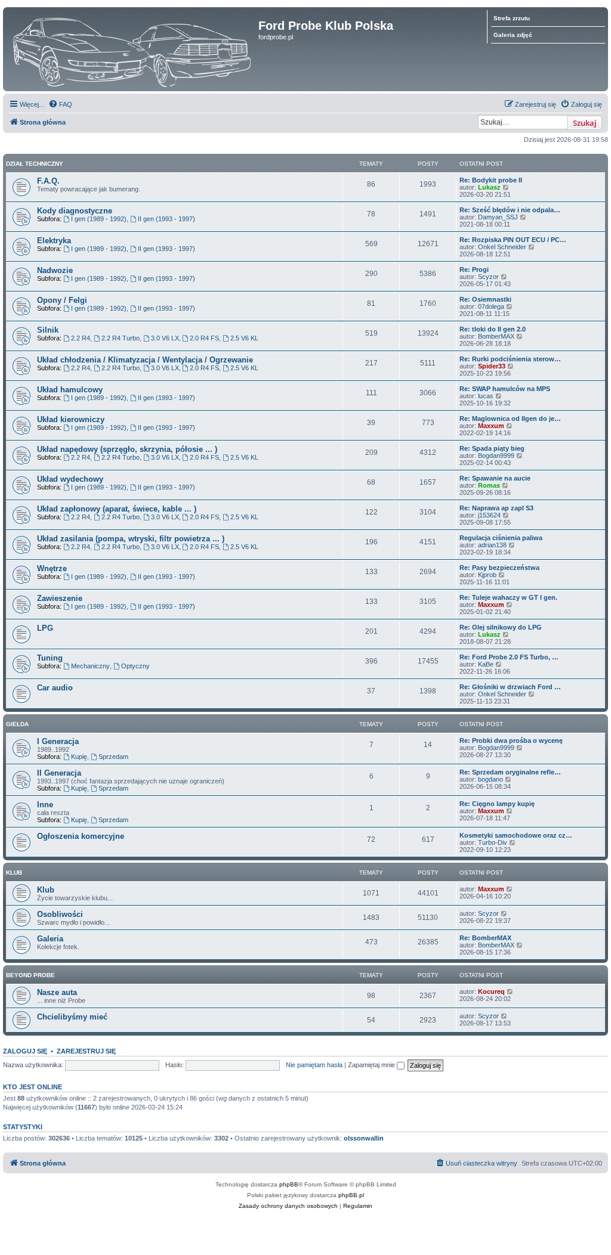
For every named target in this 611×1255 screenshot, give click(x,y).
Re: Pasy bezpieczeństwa (499, 567)
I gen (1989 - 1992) (98, 218)
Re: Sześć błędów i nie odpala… (509, 209)
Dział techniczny (34, 163)
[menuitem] (60, 104)
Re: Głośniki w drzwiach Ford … (510, 686)
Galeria (50, 938)
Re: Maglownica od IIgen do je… (510, 418)
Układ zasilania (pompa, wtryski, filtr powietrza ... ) (130, 538)
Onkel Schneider (502, 246)
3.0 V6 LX (165, 338)
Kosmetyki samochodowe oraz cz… (515, 835)
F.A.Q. (48, 180)
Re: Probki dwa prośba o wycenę (511, 740)
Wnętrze (52, 568)
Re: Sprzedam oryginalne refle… (510, 772)
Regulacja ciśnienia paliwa (500, 537)
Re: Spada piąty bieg (491, 448)
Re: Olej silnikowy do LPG (500, 627)
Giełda (17, 724)
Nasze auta (57, 992)
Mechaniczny (90, 666)
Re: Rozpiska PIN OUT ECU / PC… (512, 239)
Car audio (55, 687)
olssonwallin (364, 1138)
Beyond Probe (30, 975)
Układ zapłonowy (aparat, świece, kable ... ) (116, 508)
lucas (485, 395)
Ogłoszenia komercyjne (80, 836)
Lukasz (489, 187)
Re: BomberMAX (485, 937)
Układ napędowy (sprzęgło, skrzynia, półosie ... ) (127, 449)
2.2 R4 (80, 338)
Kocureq (491, 991)
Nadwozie (55, 270)
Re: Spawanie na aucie (494, 478)
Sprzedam (113, 756)
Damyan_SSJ (498, 217)
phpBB (288, 1184)
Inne (45, 804)
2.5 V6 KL (244, 338)
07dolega (491, 306)
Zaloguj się (25, 1051)
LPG (45, 628)
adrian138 (492, 545)
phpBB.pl (351, 1195)
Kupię (79, 756)
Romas (489, 485)
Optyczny (135, 666)
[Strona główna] (132, 49)
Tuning (50, 657)
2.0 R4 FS (204, 338)
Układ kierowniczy (70, 419)
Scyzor (488, 276)
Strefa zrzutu (511, 18)
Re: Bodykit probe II (490, 180)
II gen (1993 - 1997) (166, 218)
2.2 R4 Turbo (120, 338)
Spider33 (491, 366)
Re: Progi (474, 269)
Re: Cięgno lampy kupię (497, 803)
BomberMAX (496, 336)
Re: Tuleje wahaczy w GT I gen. (508, 597)
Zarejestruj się (86, 1051)
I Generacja (58, 741)
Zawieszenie (59, 598)
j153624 (489, 515)
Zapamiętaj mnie (372, 1064)
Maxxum (491, 425)
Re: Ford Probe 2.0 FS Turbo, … (508, 657)
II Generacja (59, 773)
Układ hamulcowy (70, 389)
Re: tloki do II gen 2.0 (492, 329)
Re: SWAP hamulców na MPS (504, 388)
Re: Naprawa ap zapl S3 (496, 508)
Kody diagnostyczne (74, 210)
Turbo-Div (492, 842)
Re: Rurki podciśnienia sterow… (510, 358)
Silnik (47, 330)
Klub (14, 872)
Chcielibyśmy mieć (72, 1016)
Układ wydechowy (70, 479)
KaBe (485, 664)
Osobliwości (60, 914)
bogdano (490, 779)
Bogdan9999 (496, 455)
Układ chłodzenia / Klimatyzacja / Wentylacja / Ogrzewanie (145, 359)
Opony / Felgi (62, 300)
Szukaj (585, 122)
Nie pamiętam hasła (314, 1064)
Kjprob (487, 574)
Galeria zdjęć (512, 35)
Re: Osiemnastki (485, 299)
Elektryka (54, 240)
